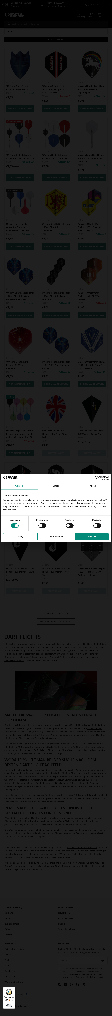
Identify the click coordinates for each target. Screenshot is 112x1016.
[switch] (42, 525)
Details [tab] (56, 486)
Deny (20, 536)
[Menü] (13, 989)
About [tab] (93, 486)
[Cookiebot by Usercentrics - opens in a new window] (97, 478)
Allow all (92, 536)
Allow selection (56, 536)
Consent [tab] (19, 486)
